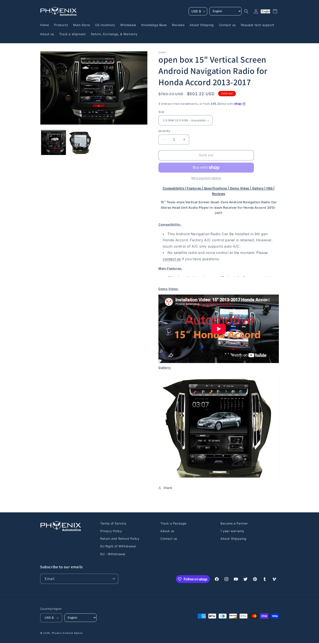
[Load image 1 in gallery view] (53, 142)
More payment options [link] (206, 178)
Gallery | (259, 188)
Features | (195, 188)
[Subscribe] (113, 579)
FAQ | (270, 188)
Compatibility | (175, 188)
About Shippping (233, 538)
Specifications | (217, 188)
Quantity (164, 131)
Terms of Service (113, 523)
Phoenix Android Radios (67, 633)
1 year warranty (232, 531)
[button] (246, 11)
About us (167, 531)
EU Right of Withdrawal (118, 546)
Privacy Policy (111, 531)
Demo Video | (241, 188)
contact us (172, 259)
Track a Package (173, 523)
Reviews (218, 193)
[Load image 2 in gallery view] (80, 142)
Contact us (168, 538)
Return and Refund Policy (119, 538)
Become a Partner (234, 523)
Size (161, 111)
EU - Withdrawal (112, 554)
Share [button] (167, 488)
